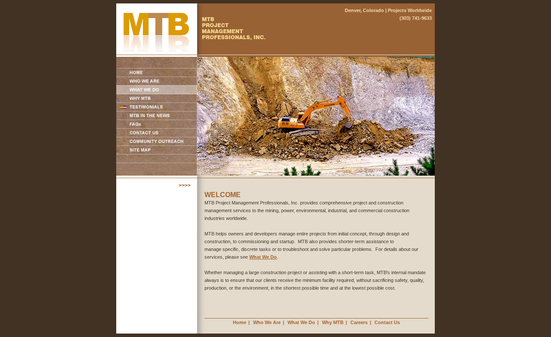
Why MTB (333, 322)
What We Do (263, 257)
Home (239, 322)
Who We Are (267, 322)
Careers (359, 322)
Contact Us (387, 322)
